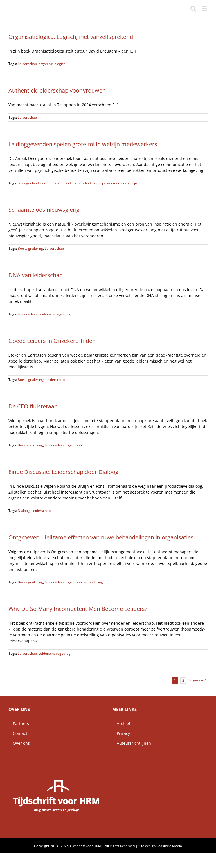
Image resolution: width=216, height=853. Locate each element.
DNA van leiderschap (35, 275)
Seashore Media (169, 845)
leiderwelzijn (95, 183)
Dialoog (24, 510)
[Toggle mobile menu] (205, 9)
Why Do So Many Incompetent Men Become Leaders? (77, 609)
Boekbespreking (30, 445)
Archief (121, 723)
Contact (17, 733)
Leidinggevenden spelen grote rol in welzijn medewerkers (82, 144)
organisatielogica (52, 63)
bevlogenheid (28, 183)
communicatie (51, 183)
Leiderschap (27, 63)
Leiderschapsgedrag (55, 314)
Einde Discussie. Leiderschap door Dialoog (63, 472)
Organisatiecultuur (80, 445)
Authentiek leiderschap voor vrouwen (57, 90)
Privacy (121, 733)
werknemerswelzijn (122, 183)
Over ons (19, 743)
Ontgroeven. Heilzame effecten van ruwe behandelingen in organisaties (101, 537)
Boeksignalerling (31, 379)
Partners (18, 723)
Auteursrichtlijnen (131, 743)
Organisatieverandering (84, 582)
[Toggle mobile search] (193, 9)
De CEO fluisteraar (32, 406)
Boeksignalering (30, 248)
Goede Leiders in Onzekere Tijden (52, 341)
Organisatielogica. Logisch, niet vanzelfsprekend (70, 36)
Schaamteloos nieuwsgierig (44, 209)
